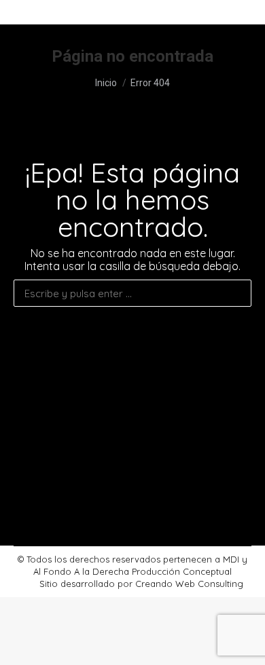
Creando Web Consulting (189, 583)
